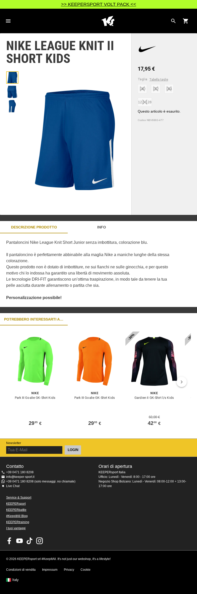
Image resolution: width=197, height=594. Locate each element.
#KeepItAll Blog (17, 516)
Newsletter (13, 443)
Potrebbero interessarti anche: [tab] (34, 319)
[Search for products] (173, 21)
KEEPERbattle (16, 510)
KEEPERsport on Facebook (9, 540)
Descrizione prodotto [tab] (34, 227)
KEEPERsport (16, 503)
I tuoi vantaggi (16, 528)
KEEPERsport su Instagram (39, 540)
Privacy (69, 569)
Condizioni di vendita (21, 569)
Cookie (86, 569)
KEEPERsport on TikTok (29, 540)
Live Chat (12, 486)
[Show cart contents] (186, 21)
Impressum (49, 569)
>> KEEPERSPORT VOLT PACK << (98, 4)
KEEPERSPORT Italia (107, 21)
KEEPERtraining (17, 522)
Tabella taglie (158, 79)
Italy (15, 580)
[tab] (12, 77)
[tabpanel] (90, 270)
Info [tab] (101, 227)
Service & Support (18, 497)
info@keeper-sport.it (20, 477)
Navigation (8, 21)
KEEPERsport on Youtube (19, 540)
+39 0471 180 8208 (20, 472)
